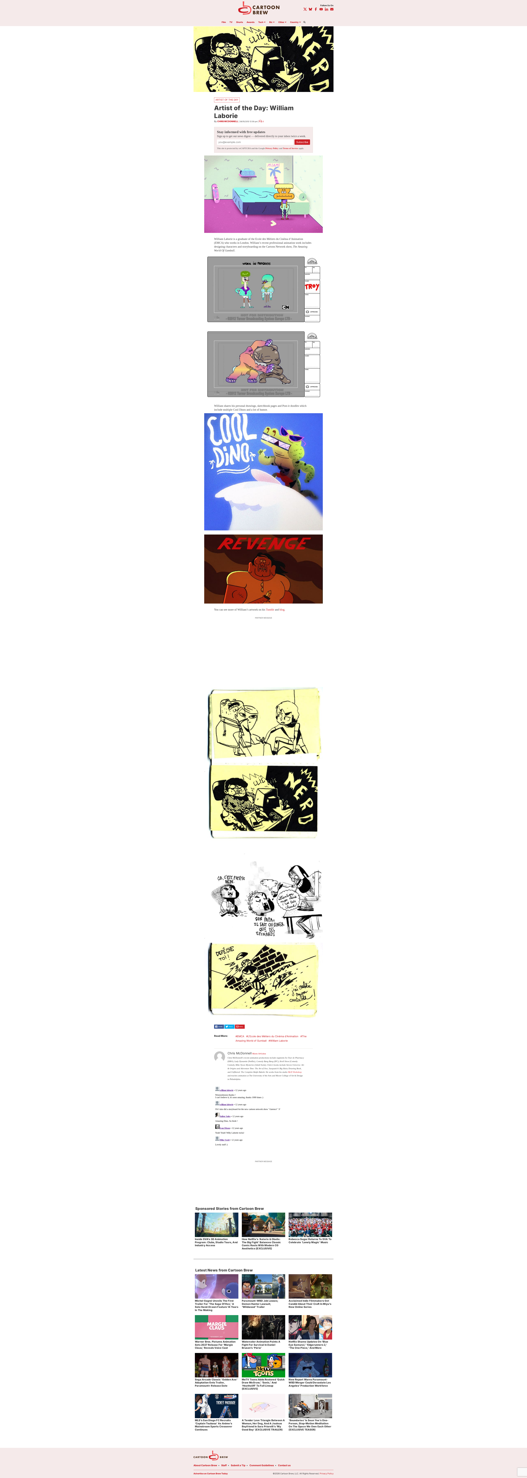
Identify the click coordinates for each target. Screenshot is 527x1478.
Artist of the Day (226, 99)
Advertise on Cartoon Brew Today (211, 1473)
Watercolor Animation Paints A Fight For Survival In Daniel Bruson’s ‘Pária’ (261, 1344)
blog (282, 609)
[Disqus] (263, 1120)
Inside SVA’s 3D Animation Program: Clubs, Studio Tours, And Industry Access (216, 1242)
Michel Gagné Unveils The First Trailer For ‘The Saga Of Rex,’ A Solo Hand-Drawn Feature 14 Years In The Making (216, 1305)
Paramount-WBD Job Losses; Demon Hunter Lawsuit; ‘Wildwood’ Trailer (260, 1303)
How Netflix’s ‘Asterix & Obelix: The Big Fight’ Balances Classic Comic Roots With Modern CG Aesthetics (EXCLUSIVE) (261, 1244)
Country (294, 22)
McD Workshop (295, 1072)
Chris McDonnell (227, 121)
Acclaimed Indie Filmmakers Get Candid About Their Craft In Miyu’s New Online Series (310, 1303)
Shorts (239, 22)
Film (224, 22)
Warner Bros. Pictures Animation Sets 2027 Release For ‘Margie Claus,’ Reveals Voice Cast (215, 1344)
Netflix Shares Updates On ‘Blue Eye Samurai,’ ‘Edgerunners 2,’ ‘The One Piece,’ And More (308, 1344)
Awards (251, 22)
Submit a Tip (238, 1465)
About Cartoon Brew (205, 1465)
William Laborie (279, 1040)
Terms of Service (290, 148)
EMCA (240, 1036)
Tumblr (270, 609)
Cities (281, 22)
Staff (224, 1465)
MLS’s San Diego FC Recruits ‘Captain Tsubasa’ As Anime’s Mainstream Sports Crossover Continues (213, 1425)
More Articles (259, 1053)
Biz (270, 22)
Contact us (284, 1465)
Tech (260, 22)
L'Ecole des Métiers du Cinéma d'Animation (273, 1036)
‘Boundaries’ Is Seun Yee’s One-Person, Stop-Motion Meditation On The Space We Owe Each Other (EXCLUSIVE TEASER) (310, 1425)
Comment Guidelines (262, 1465)
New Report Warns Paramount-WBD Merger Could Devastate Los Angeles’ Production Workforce (310, 1382)
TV (230, 22)
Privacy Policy (271, 148)
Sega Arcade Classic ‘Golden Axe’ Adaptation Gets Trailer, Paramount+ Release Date (216, 1382)
